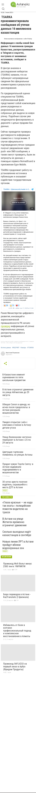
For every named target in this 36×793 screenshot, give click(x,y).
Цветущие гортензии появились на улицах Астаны (17, 453)
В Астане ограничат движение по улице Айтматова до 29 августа (17, 392)
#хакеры (23, 348)
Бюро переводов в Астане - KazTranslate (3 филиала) (17, 596)
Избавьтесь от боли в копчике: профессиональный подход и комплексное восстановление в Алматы (17, 631)
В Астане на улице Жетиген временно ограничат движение (14, 522)
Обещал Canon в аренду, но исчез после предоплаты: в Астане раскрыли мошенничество (16, 408)
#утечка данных (6, 348)
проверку (5, 326)
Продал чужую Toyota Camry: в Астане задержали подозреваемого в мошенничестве (17, 468)
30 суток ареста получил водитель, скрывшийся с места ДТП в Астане (14, 484)
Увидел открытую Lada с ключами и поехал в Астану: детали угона (16, 425)
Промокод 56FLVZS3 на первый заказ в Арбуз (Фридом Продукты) (15, 666)
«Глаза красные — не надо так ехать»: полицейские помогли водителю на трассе (17, 507)
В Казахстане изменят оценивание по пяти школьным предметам (14, 377)
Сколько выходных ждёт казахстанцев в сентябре (16, 533)
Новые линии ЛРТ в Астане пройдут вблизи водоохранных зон (18, 545)
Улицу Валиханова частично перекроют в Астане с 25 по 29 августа (16, 440)
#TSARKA (30, 348)
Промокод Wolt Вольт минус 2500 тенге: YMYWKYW (17, 565)
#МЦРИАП (15, 348)
